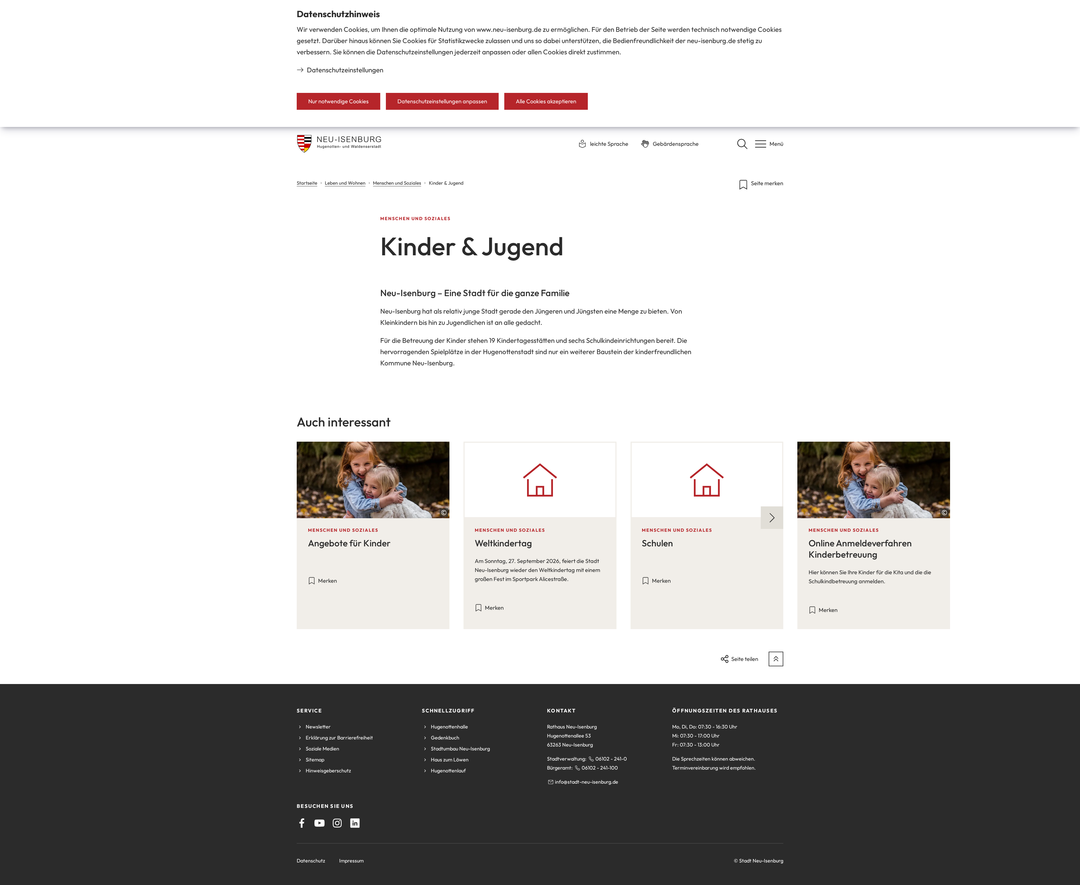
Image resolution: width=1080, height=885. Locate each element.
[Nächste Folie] (772, 517)
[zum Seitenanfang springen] (776, 659)
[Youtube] (319, 823)
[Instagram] (337, 823)
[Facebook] (302, 823)
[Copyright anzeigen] (444, 512)
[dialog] (540, 63)
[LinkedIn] (355, 823)
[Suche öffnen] (742, 143)
